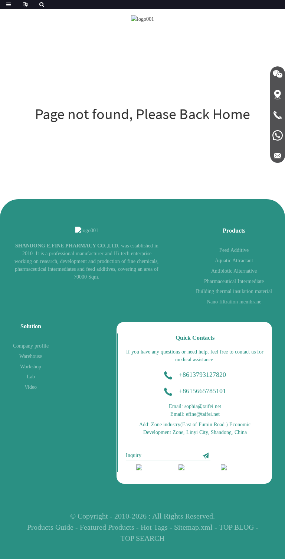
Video (30, 387)
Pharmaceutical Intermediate (234, 281)
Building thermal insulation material (234, 291)
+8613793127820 (202, 374)
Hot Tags (154, 527)
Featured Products (107, 527)
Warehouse (30, 356)
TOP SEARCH (142, 538)
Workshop (30, 366)
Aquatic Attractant (234, 260)
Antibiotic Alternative (234, 271)
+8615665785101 (202, 391)
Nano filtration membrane (234, 302)
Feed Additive (234, 250)
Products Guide (50, 527)
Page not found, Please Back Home (142, 114)
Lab (31, 376)
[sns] (152, 468)
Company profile (31, 346)
